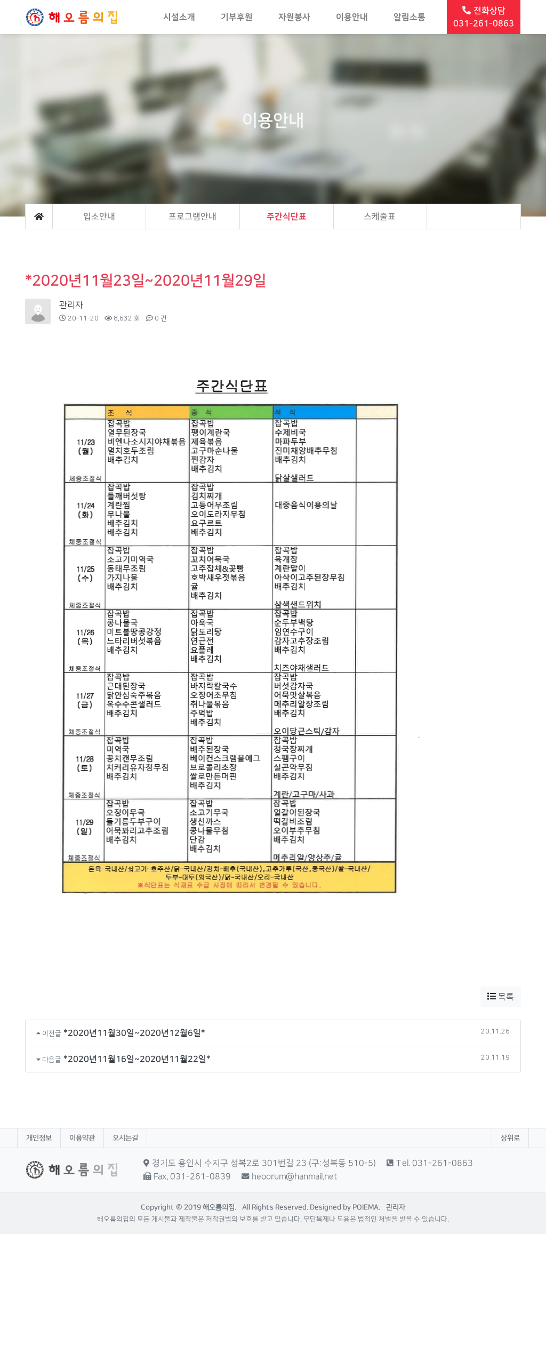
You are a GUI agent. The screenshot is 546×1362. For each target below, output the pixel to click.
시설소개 (179, 17)
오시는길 (125, 1138)
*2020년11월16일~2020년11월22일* (137, 1059)
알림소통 (409, 17)
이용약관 (82, 1138)
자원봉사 (294, 17)
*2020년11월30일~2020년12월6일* (134, 1033)
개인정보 (39, 1138)
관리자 (71, 305)
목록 (505, 997)
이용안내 (352, 17)
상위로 (510, 1138)
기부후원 (237, 17)
